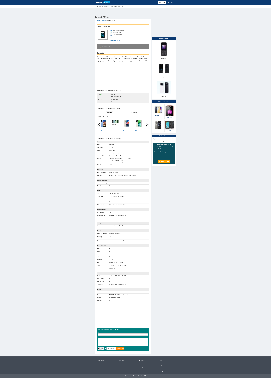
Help (161, 365)
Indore (140, 365)
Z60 (112, 127)
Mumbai (99, 365)
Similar (103, 23)
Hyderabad (100, 371)
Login (170, 2)
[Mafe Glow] (169, 104)
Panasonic (104, 20)
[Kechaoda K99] (164, 41)
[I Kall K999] (158, 120)
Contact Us (162, 367)
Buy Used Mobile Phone (117, 6)
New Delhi (121, 363)
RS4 (136, 130)
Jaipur (120, 371)
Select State (161, 2)
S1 (123, 130)
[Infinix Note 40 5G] (158, 104)
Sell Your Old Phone (163, 136)
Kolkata (120, 367)
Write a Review (145, 45)
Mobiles (98, 20)
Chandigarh (141, 367)
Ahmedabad (121, 369)
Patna (140, 363)
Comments (113, 23)
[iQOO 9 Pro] (164, 80)
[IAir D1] (164, 61)
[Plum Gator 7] (169, 120)
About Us (162, 363)
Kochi (140, 369)
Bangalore (100, 363)
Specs (107, 23)
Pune (99, 367)
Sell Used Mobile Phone (102, 6)
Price (99, 23)
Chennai (99, 369)
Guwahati (141, 371)
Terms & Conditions (164, 369)
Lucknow (120, 365)
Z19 (101, 130)
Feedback (165, 365)
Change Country (163, 371)
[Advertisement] (135, 12)
